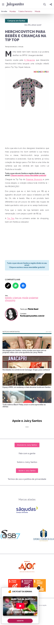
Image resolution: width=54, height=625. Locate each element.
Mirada (37, 11)
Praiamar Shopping (34, 179)
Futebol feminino (25, 11)
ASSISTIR (20, 621)
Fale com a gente (27, 453)
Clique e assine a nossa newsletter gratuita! (28, 175)
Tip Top (10, 218)
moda (25, 297)
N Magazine (29, 60)
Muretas (13, 11)
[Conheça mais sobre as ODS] (27, 585)
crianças (17, 297)
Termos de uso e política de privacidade (27, 479)
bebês (8, 297)
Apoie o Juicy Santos (27, 471)
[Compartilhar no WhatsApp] (16, 286)
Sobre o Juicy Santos (27, 462)
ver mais (48, 332)
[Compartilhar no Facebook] (23, 286)
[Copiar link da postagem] (8, 286)
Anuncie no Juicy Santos (27, 445)
